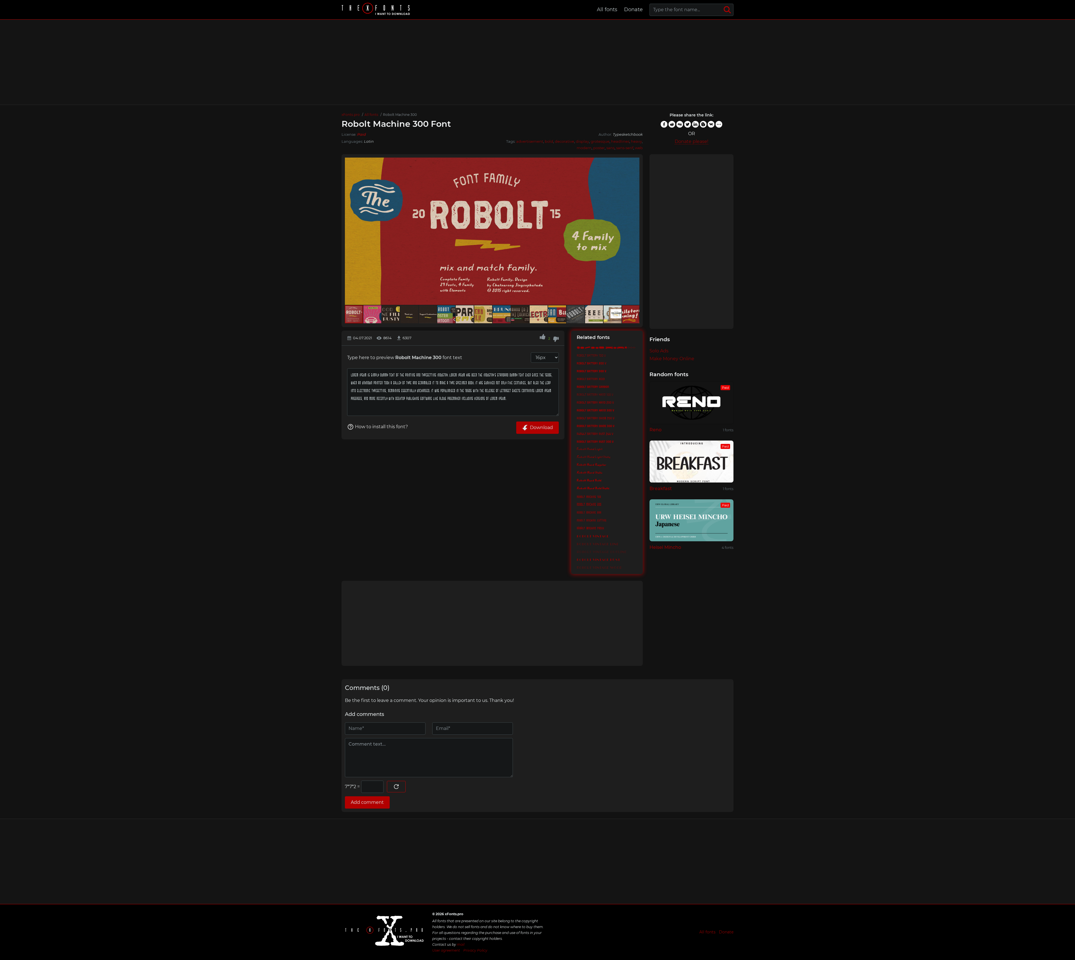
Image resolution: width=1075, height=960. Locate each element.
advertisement (529, 141)
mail (460, 944)
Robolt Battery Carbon (593, 386)
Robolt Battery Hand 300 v (595, 410)
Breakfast (660, 488)
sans (610, 148)
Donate (633, 9)
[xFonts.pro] (377, 10)
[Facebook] (664, 124)
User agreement (446, 950)
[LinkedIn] (695, 124)
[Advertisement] (537, 62)
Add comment (367, 802)
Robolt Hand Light (589, 449)
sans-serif (624, 148)
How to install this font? (381, 426)
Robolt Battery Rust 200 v (595, 433)
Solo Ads (659, 350)
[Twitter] (687, 124)
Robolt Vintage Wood (599, 567)
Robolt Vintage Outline (602, 551)
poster (599, 148)
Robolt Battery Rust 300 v (595, 441)
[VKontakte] (711, 124)
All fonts (607, 9)
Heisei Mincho (665, 547)
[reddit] (672, 124)
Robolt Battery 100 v (591, 355)
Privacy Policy (475, 950)
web (639, 148)
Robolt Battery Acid (591, 378)
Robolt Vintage (593, 535)
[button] (634, 231)
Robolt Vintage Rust (598, 559)
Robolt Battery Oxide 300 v (595, 425)
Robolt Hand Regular (591, 465)
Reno (655, 429)
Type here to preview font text (404, 357)
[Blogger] (703, 124)
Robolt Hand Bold (589, 480)
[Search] (727, 10)
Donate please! (691, 141)
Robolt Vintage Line (598, 543)
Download (541, 427)
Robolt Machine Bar (589, 512)
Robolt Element (607, 347)
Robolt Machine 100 (589, 496)
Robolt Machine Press (590, 527)
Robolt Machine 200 (589, 504)
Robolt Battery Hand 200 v (595, 402)
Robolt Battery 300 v (591, 371)
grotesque (600, 141)
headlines (620, 141)
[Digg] (679, 124)
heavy (636, 141)
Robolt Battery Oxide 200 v (595, 418)
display (582, 141)
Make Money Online (671, 358)
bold (549, 141)
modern (584, 148)
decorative (564, 141)
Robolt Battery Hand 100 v (595, 394)
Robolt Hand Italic (589, 472)
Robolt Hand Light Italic (594, 457)
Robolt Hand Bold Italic (593, 488)
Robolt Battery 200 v (591, 363)
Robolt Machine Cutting (591, 520)
